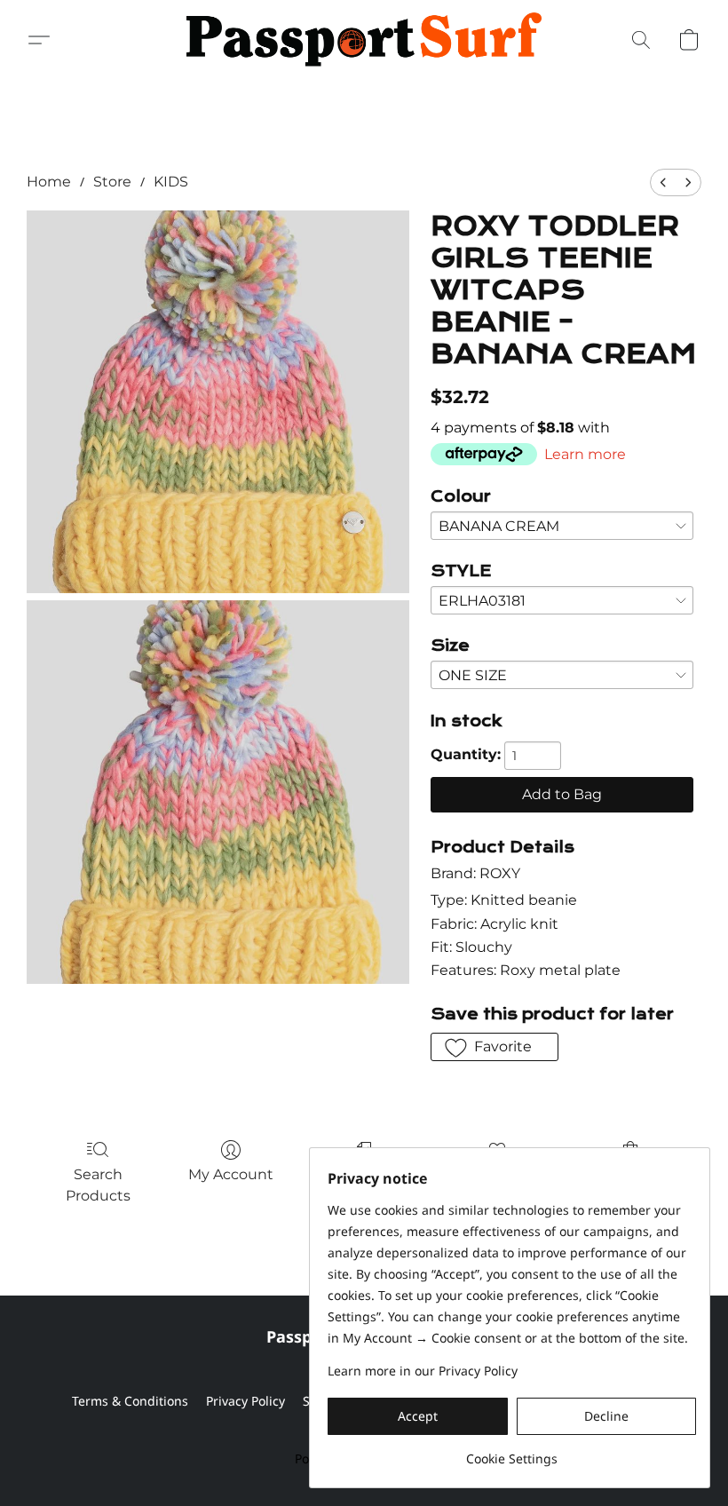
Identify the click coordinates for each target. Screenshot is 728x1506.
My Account (230, 1174)
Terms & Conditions (130, 1400)
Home (49, 181)
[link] (512, 1452)
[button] (364, 40)
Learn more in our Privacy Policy (423, 1370)
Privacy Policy (245, 1400)
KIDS (171, 181)
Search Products (98, 1185)
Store (112, 181)
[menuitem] (663, 182)
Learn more (585, 454)
